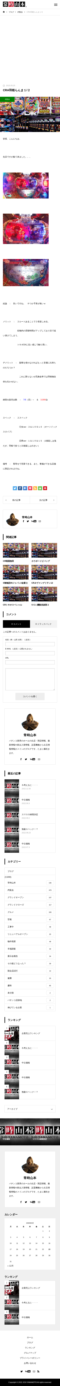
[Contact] (39, 521)
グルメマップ (30, 1353)
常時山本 (30, 735)
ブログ (30, 1342)
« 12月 (10, 1266)
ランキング (30, 1348)
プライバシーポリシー (30, 1358)
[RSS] (38, 1371)
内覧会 (7, 99)
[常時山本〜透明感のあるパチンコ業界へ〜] (15, 4)
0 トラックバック (44, 624)
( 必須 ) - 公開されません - (19, 649)
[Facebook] (23, 521)
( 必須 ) (17, 640)
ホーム (30, 1337)
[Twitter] (27, 521)
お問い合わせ (30, 1363)
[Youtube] (34, 521)
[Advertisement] (30, 47)
